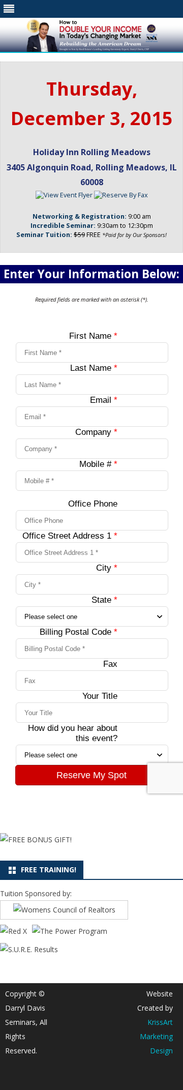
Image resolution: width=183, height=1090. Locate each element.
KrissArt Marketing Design (156, 1036)
